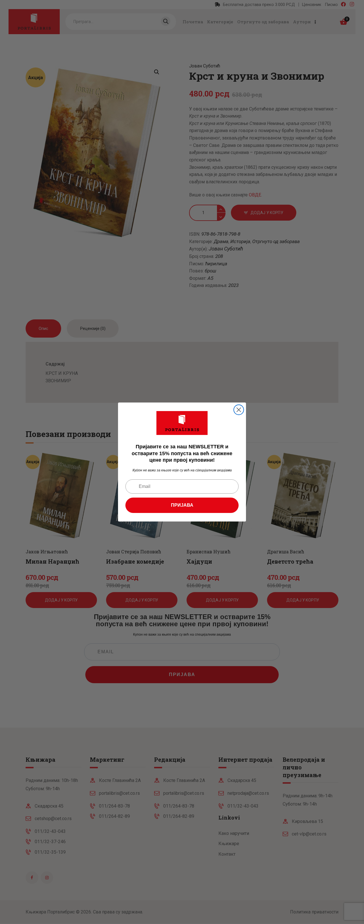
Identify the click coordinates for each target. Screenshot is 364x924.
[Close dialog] (239, 410)
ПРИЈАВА (182, 505)
